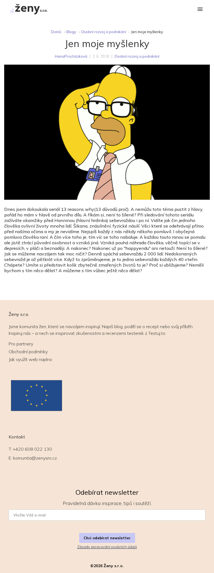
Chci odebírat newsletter (107, 538)
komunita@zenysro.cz (35, 458)
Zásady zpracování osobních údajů (107, 547)
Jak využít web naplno (30, 359)
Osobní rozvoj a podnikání (103, 32)
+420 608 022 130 (32, 449)
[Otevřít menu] (200, 10)
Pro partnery (21, 344)
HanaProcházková (71, 56)
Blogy (71, 32)
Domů (56, 32)
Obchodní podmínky (28, 351)
